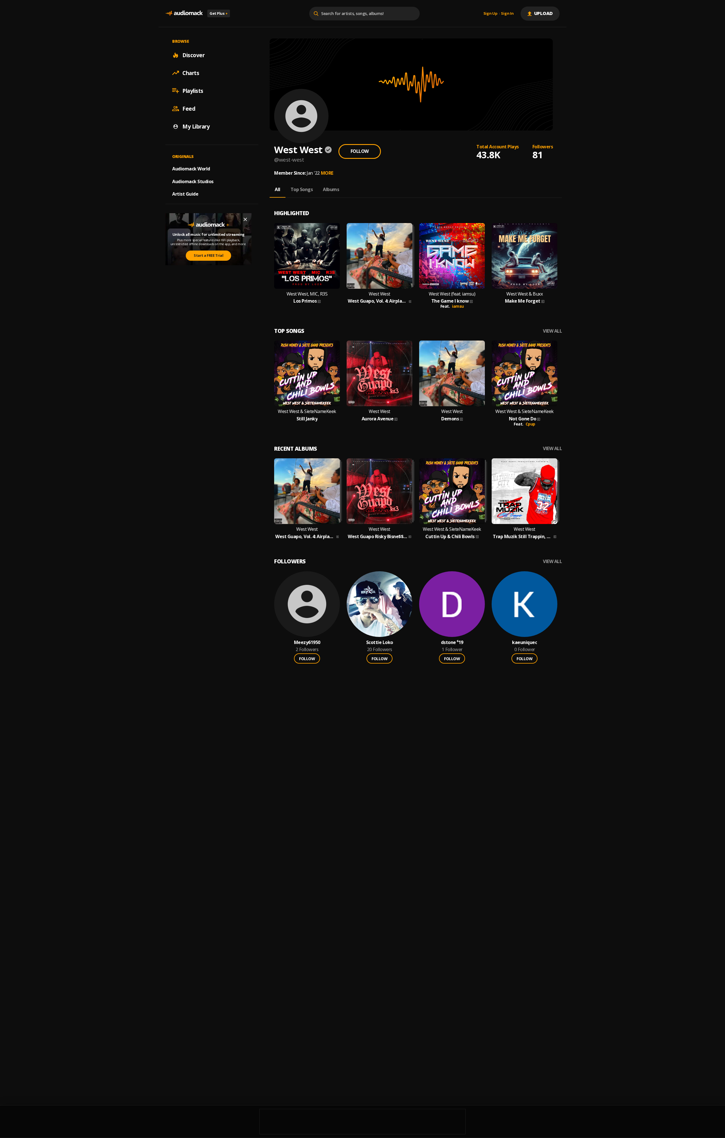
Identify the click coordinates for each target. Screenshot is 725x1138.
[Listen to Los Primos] (307, 256)
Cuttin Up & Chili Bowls (450, 537)
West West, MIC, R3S (307, 294)
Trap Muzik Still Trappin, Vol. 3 (523, 537)
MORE (327, 173)
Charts (190, 72)
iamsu (458, 306)
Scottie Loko (379, 642)
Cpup (530, 424)
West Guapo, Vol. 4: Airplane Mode (378, 301)
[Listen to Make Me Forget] (524, 256)
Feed (188, 108)
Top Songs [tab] (302, 189)
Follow (360, 151)
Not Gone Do (522, 419)
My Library (196, 126)
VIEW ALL (552, 331)
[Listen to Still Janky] (307, 373)
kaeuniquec (524, 642)
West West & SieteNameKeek (307, 411)
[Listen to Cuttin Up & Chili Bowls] (452, 491)
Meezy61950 (307, 642)
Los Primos (305, 301)
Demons (450, 419)
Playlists (192, 90)
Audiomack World (191, 168)
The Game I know (450, 301)
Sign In (507, 13)
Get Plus (219, 13)
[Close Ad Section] (245, 219)
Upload (543, 13)
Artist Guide (185, 194)
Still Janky (307, 419)
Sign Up (490, 13)
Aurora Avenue (378, 419)
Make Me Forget (522, 301)
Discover (193, 55)
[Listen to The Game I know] (452, 256)
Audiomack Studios (193, 181)
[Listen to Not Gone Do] (524, 373)
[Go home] (184, 13)
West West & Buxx (524, 294)
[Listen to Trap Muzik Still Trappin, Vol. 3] (524, 491)
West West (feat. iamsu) (452, 294)
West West (379, 294)
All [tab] (277, 189)
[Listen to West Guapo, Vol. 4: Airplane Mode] (379, 256)
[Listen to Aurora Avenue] (379, 373)
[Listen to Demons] (452, 373)
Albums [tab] (331, 189)
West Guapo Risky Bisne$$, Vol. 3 (378, 537)
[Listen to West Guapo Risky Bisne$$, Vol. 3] (379, 491)
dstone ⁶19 (452, 642)
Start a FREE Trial (208, 255)
